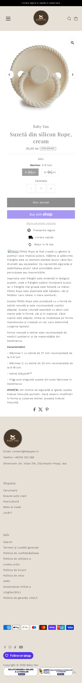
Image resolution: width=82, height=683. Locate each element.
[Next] (72, 74)
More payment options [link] (41, 223)
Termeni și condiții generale (21, 547)
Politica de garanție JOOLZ (20, 597)
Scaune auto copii (15, 495)
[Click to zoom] (72, 43)
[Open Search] (69, 18)
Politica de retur (13, 575)
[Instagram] (10, 647)
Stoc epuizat (41, 202)
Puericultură (11, 501)
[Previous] (9, 74)
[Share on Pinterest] (47, 410)
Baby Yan (32, 664)
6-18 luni (51, 173)
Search (7, 541)
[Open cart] (76, 18)
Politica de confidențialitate (21, 553)
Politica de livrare (14, 569)
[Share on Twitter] (41, 410)
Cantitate (41, 180)
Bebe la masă (12, 507)
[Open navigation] (12, 18)
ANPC (6, 581)
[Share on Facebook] (34, 410)
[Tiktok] (15, 647)
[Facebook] (5, 647)
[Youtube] (21, 647)
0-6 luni (32, 173)
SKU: (41, 158)
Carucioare (10, 490)
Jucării (7, 512)
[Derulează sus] (74, 672)
